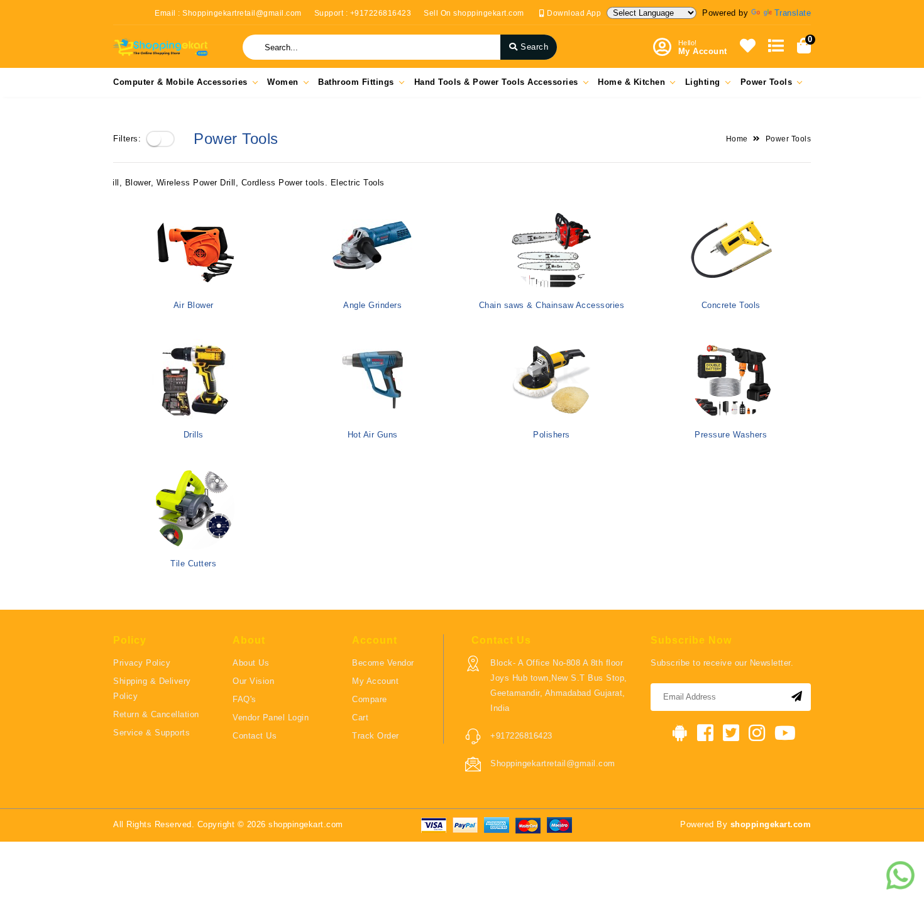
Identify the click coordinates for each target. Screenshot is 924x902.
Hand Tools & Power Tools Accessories (496, 82)
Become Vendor (383, 663)
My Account (375, 681)
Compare (369, 699)
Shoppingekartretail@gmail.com (552, 763)
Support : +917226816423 (363, 13)
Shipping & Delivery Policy (152, 688)
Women (283, 82)
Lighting (702, 82)
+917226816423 (521, 735)
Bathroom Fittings (356, 82)
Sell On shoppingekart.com (474, 13)
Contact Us (255, 735)
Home (737, 139)
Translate (792, 13)
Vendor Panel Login (271, 717)
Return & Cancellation (156, 714)
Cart (360, 717)
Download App (573, 13)
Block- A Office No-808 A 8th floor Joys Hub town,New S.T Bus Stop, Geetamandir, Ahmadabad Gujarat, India (558, 685)
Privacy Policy (141, 663)
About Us (251, 663)
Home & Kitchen (631, 82)
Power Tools (766, 82)
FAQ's (244, 699)
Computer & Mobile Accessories (180, 82)
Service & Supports (151, 732)
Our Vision (253, 681)
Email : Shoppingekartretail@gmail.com (228, 13)
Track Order (375, 735)
